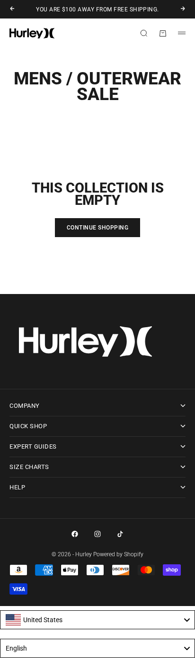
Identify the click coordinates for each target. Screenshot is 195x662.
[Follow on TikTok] (120, 534)
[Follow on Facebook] (75, 534)
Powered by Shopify (118, 554)
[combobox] (97, 619)
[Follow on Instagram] (97, 534)
